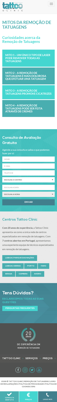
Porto (30, 266)
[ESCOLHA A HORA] (28, 194)
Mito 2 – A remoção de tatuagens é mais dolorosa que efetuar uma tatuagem (25, 76)
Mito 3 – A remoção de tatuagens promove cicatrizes (28, 92)
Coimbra (23, 274)
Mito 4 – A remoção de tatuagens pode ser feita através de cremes (23, 108)
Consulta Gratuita (9, 399)
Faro (43, 266)
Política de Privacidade (31, 384)
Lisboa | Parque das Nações (19, 258)
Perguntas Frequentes (20, 308)
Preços (48, 358)
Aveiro (37, 274)
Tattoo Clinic (11, 358)
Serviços (31, 358)
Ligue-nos (47, 399)
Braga (8, 274)
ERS (33, 387)
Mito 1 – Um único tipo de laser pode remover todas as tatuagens (27, 58)
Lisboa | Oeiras (13, 266)
